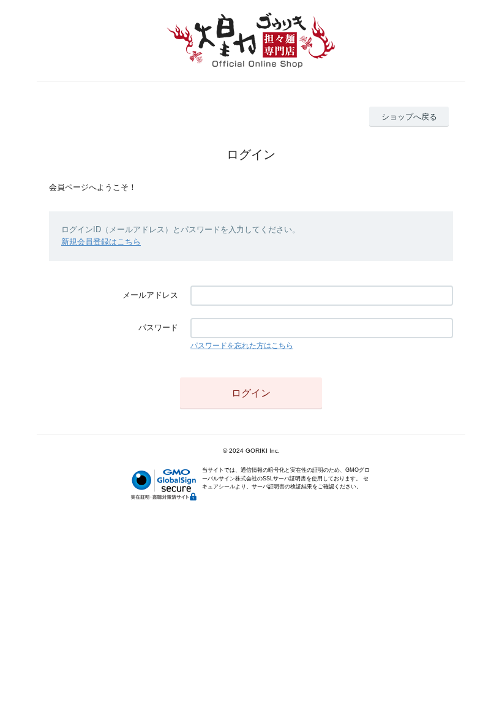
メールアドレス (150, 295)
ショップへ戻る (409, 116)
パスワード (158, 327)
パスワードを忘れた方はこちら (241, 345)
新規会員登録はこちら (101, 241)
